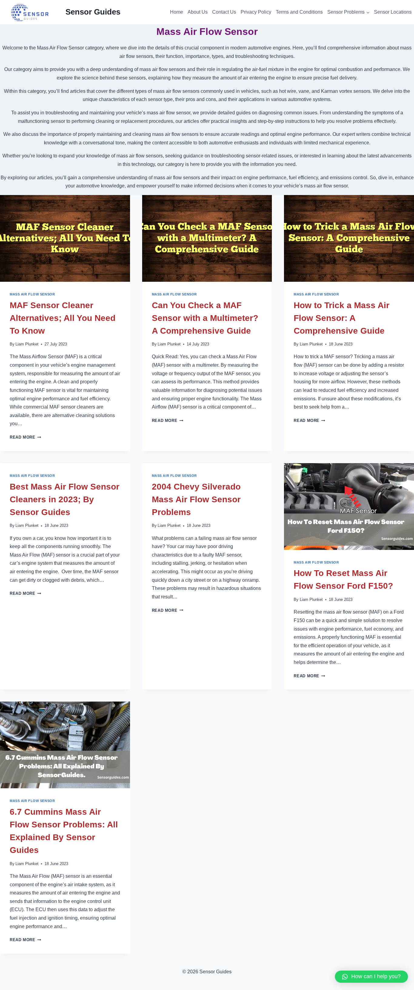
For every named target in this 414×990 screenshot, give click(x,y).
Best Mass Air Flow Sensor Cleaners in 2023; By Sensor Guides (64, 499)
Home (176, 12)
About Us (198, 12)
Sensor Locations (393, 12)
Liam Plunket (26, 344)
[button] (371, 977)
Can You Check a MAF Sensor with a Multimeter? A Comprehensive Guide (205, 318)
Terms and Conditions (299, 12)
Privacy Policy (256, 12)
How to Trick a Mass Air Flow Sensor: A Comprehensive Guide (341, 318)
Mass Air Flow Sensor (32, 294)
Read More (25, 437)
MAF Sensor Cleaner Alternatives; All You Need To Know (62, 318)
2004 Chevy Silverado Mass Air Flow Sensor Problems (196, 499)
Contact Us (224, 12)
